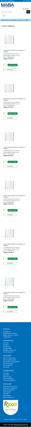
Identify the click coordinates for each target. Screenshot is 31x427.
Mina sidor (6, 375)
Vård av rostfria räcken (9, 360)
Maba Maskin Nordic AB (21, 424)
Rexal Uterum (7, 392)
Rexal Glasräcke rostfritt (10, 386)
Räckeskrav (6, 367)
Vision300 (6, 393)
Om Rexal (6, 345)
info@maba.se (7, 337)
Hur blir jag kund (8, 352)
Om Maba (6, 343)
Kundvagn (6, 373)
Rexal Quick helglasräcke (10, 388)
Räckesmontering (8, 363)
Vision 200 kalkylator (9, 380)
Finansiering (6, 346)
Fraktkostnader (7, 348)
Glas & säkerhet (7, 365)
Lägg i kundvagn (12, 65)
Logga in (26, 9)
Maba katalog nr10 (8, 397)
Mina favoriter (7, 377)
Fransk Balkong (13, 20)
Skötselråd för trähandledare (11, 361)
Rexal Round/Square (9, 390)
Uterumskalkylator (8, 378)
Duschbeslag (6, 395)
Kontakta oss (7, 331)
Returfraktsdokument (9, 358)
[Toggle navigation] (4, 15)
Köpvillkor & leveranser (9, 350)
